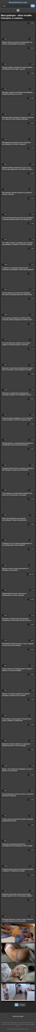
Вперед (22, 1004)
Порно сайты (25, 1029)
